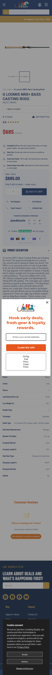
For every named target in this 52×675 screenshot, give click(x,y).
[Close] (47, 302)
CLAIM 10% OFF (26, 347)
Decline (25, 661)
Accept (25, 654)
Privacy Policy (23, 647)
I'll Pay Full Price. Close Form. (26, 361)
